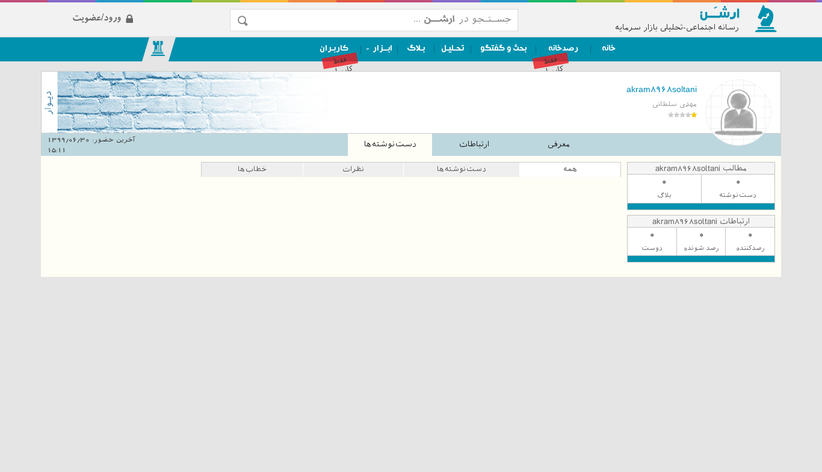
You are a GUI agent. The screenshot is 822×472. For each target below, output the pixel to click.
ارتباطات (474, 144)
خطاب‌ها (252, 169)
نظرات (353, 169)
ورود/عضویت (140, 8)
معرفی (559, 144)
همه (570, 169)
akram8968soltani (661, 89)
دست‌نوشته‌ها (390, 144)
